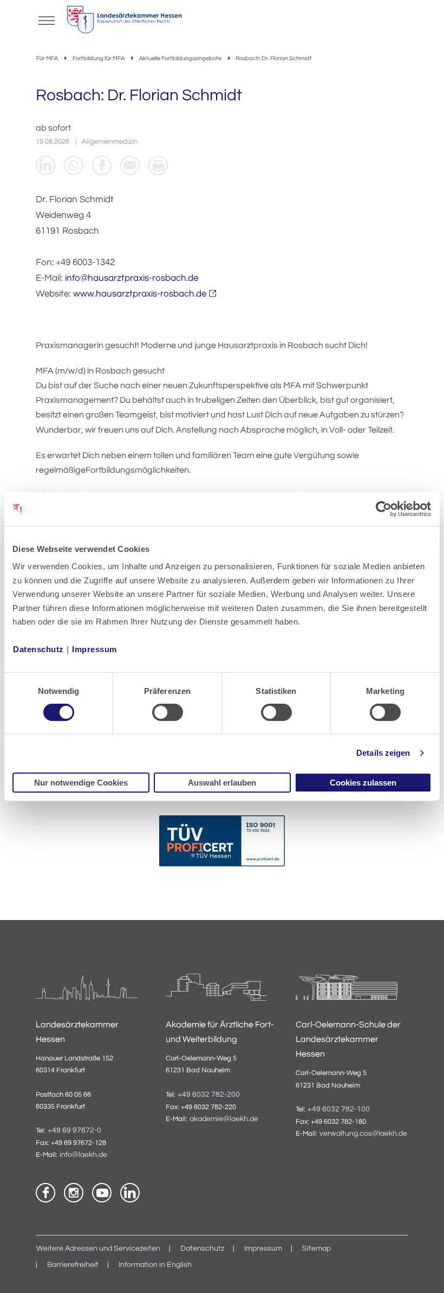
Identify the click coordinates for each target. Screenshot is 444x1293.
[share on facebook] (101, 165)
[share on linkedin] (45, 165)
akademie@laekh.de (224, 1119)
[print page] (158, 165)
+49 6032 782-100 (339, 1109)
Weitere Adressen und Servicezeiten (98, 1248)
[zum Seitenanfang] (422, 1271)
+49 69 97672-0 (74, 1130)
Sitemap (316, 1248)
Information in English (155, 1265)
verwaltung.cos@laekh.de (363, 1133)
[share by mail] (130, 165)
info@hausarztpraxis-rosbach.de (131, 278)
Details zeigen (383, 752)
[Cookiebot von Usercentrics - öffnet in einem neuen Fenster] (384, 508)
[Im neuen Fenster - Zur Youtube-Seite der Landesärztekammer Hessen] (101, 1192)
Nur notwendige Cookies (81, 782)
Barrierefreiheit (73, 1265)
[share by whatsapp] (73, 165)
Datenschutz (38, 649)
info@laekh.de (83, 1155)
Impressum (94, 649)
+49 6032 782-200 (209, 1094)
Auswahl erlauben (222, 782)
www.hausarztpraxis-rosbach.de (139, 294)
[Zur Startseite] (124, 22)
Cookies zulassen (363, 782)
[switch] (167, 712)
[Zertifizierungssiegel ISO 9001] (222, 843)
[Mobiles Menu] (46, 19)
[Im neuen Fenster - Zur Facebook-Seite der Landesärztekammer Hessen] (45, 1192)
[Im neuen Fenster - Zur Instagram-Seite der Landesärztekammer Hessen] (73, 1192)
